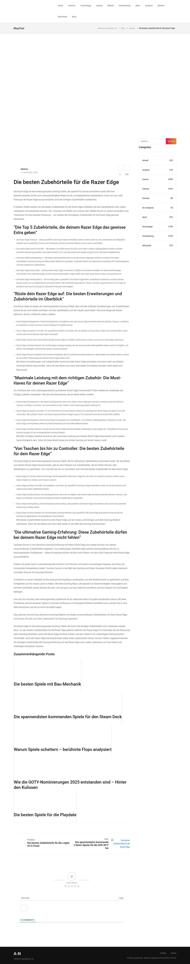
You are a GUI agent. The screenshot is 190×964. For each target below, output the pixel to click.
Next (106, 839)
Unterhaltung (124, 5)
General (71, 5)
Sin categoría (157, 207)
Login (121, 898)
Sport (137, 5)
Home (60, 5)
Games (99, 5)
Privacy (173, 953)
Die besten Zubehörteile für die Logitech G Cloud (48, 844)
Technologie (85, 5)
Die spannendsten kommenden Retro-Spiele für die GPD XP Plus (91, 845)
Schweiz (161, 5)
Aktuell (111, 5)
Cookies (163, 953)
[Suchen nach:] (154, 141)
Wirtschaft (62, 17)
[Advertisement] (160, 90)
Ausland (148, 5)
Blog (74, 17)
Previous (31, 840)
